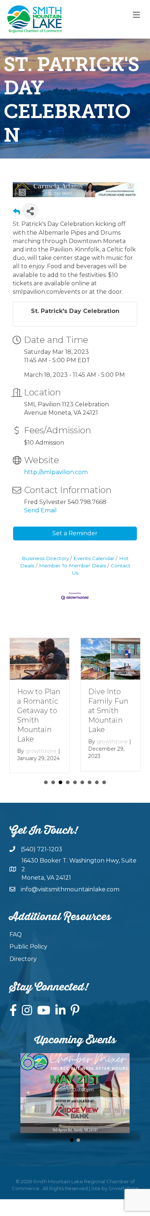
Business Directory (45, 558)
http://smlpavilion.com (56, 472)
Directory (23, 966)
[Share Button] (30, 211)
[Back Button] (16, 213)
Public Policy (28, 954)
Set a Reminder (75, 533)
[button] (72, 1147)
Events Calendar (94, 558)
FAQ (15, 942)
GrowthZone (123, 1196)
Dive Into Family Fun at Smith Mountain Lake (40, 710)
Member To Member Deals (72, 565)
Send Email (40, 510)
